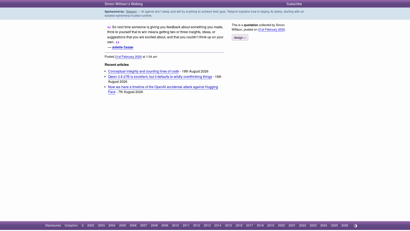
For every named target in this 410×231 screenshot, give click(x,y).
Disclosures (53, 225)
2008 (154, 225)
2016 (239, 225)
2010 (175, 225)
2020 (281, 225)
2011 (186, 225)
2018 (260, 225)
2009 (164, 225)
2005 (122, 225)
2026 (344, 225)
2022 (302, 225)
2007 (143, 225)
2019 (270, 225)
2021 (292, 225)
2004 (111, 225)
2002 (90, 225)
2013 (207, 225)
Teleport (131, 11)
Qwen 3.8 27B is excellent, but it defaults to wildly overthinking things (160, 76)
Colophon (71, 225)
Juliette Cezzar (122, 47)
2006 (133, 225)
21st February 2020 (128, 56)
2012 (196, 225)
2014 (217, 225)
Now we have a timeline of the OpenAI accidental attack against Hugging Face (163, 89)
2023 (313, 225)
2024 (323, 225)
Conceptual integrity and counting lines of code (143, 71)
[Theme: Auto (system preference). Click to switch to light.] (355, 226)
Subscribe (294, 3)
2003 (101, 225)
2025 (334, 225)
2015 (228, 225)
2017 (249, 225)
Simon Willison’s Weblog (124, 3)
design (240, 37)
